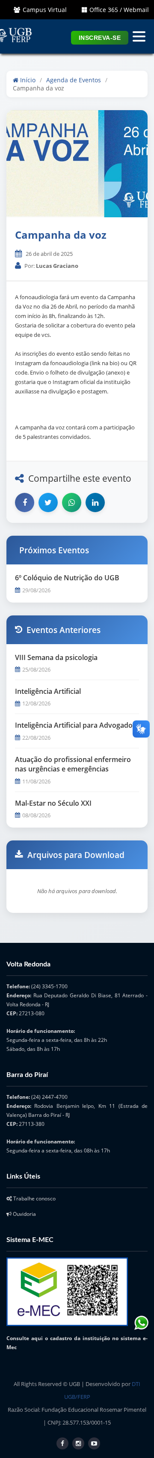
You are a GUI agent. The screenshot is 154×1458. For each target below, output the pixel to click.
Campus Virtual (45, 10)
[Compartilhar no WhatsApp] (71, 502)
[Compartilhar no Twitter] (48, 502)
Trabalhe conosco (34, 1198)
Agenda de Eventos (73, 80)
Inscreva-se (100, 37)
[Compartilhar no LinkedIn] (95, 502)
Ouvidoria (24, 1214)
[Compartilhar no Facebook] (24, 502)
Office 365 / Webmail (119, 10)
